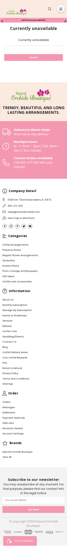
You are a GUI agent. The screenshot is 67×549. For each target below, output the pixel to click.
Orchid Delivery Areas (15, 352)
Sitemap (7, 383)
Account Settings (13, 433)
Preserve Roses (11, 250)
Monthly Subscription (14, 305)
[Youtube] (30, 226)
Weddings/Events (13, 336)
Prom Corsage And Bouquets (20, 271)
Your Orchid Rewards (14, 357)
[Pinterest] (17, 226)
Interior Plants (10, 265)
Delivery (7, 326)
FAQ (4, 362)
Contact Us (9, 341)
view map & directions (21, 218)
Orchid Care (9, 331)
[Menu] (61, 9)
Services (7, 320)
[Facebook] (4, 226)
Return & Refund (12, 368)
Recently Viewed (12, 428)
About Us (7, 299)
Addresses (8, 412)
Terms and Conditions (15, 378)
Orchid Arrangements (15, 244)
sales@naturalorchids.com (24, 212)
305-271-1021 (15, 206)
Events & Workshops (14, 315)
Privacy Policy (10, 373)
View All (6, 457)
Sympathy (8, 260)
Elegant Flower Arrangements (20, 255)
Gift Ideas (8, 276)
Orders (6, 402)
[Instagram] (11, 226)
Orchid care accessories (17, 281)
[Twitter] (23, 226)
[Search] (49, 9)
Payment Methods (13, 417)
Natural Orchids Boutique (17, 451)
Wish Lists (8, 423)
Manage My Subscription (17, 310)
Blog (5, 347)
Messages (8, 407)
